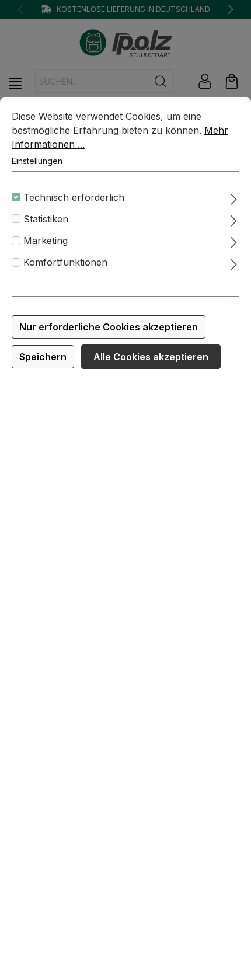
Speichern (43, 357)
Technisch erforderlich (73, 197)
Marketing (45, 240)
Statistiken (45, 219)
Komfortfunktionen (65, 262)
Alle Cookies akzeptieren (150, 357)
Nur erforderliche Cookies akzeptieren (108, 327)
